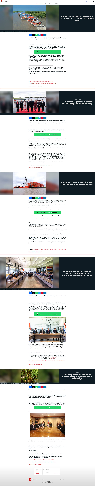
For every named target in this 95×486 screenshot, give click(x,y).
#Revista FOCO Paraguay (36, 249)
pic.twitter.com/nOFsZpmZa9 (52, 357)
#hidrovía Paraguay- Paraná (36, 83)
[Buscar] (93, 1)
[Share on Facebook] (30, 35)
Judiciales (77, 372)
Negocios (77, 14)
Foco (77, 180)
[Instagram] (63, 480)
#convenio (48, 83)
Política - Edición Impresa (77, 99)
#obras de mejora (43, 83)
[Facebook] (60, 480)
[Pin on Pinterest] (42, 35)
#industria (55, 249)
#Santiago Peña (44, 360)
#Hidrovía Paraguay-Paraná (62, 249)
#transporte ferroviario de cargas (60, 360)
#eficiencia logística (53, 83)
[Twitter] (62, 480)
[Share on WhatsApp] (36, 35)
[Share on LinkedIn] (44, 35)
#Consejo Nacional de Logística (37, 360)
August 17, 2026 (52, 358)
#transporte (51, 249)
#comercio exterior (46, 249)
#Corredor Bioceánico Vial (51, 360)
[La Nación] (4, 1)
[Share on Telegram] (39, 35)
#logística (41, 249)
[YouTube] (65, 480)
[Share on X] (33, 35)
